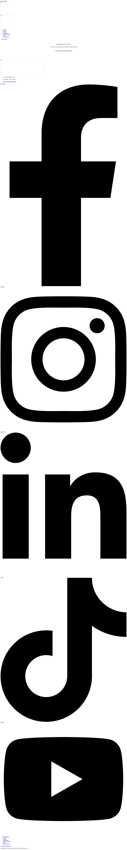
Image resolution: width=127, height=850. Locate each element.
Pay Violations (6, 36)
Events (4, 32)
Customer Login (6, 34)
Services (5, 30)
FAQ (4, 35)
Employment (6, 33)
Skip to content (4, 1)
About (4, 29)
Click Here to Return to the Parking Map (63, 50)
